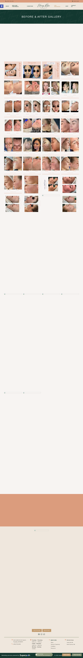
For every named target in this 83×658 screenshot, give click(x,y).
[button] (1, 6)
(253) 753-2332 (10, 1)
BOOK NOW (47, 630)
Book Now (76, 1)
